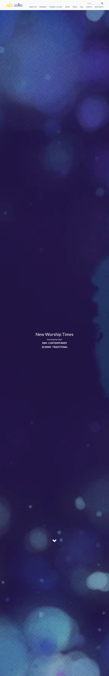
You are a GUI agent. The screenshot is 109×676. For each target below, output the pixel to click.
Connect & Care (55, 7)
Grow (67, 7)
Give (81, 7)
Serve (75, 7)
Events (89, 7)
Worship (42, 7)
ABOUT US (33, 7)
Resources (99, 7)
